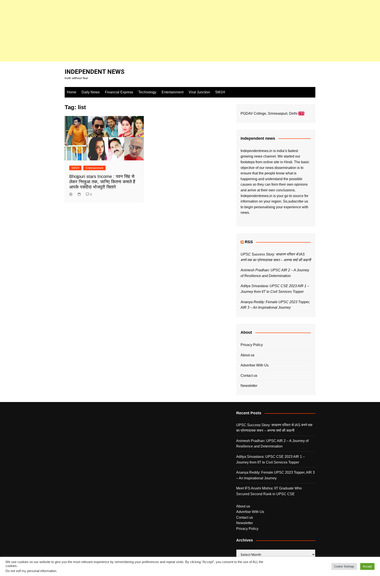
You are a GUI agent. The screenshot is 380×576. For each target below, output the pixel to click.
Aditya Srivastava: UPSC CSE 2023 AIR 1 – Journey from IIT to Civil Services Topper (270, 459)
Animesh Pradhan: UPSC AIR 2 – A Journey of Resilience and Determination (272, 443)
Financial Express (119, 92)
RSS (249, 242)
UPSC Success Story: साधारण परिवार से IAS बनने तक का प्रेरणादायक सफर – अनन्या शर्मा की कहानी (274, 428)
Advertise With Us (255, 365)
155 (301, 113)
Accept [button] (367, 566)
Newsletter (249, 386)
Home (71, 92)
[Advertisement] (132, 31)
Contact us (249, 375)
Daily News (91, 92)
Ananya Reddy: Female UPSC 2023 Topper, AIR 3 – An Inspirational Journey (275, 475)
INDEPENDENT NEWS (94, 71)
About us (247, 355)
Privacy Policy (252, 345)
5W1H (220, 92)
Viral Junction (199, 92)
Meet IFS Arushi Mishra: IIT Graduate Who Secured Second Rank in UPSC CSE (269, 491)
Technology (147, 92)
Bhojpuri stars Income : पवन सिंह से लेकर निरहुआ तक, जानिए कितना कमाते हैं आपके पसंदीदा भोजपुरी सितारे (102, 181)
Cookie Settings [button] (344, 566)
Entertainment (172, 92)
